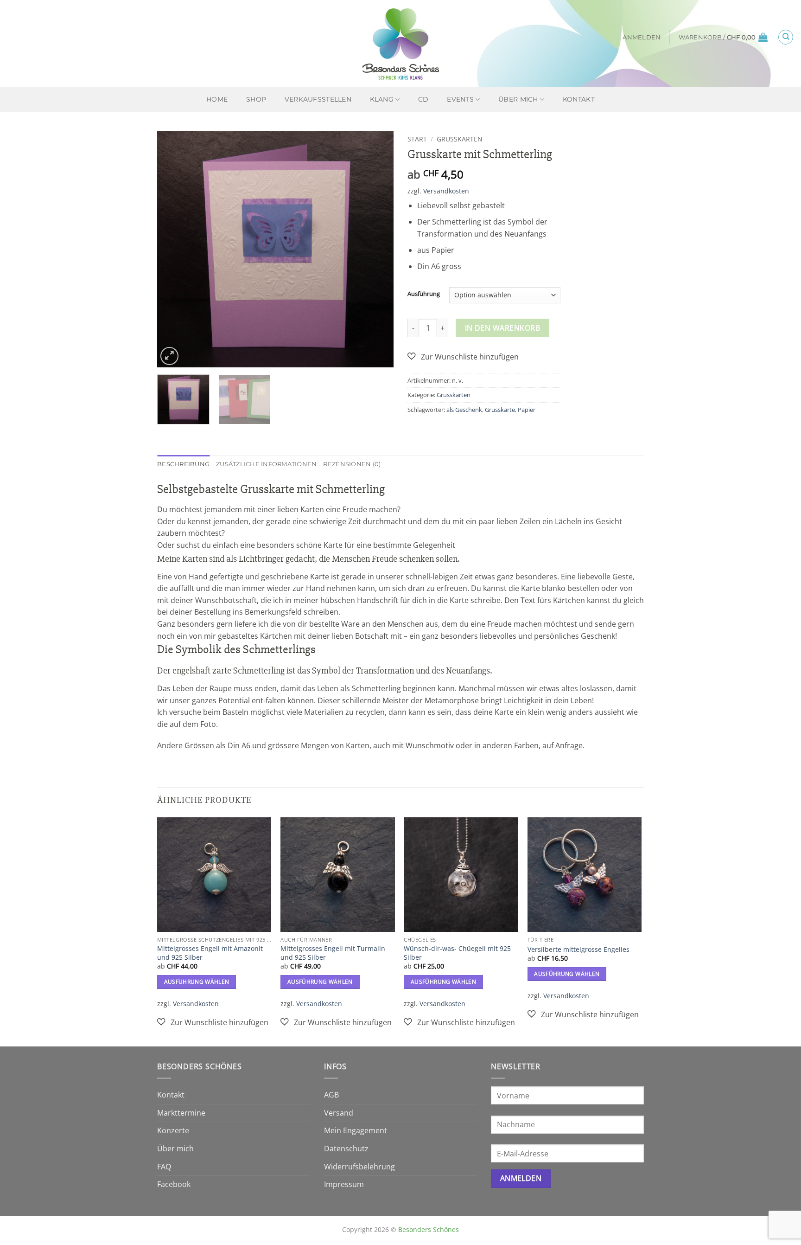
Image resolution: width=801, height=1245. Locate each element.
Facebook (174, 1184)
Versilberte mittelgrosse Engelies (578, 949)
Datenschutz (346, 1148)
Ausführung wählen (196, 981)
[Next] (377, 249)
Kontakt (579, 99)
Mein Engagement (355, 1130)
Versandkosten (446, 190)
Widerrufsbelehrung (359, 1167)
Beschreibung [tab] (183, 464)
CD (423, 99)
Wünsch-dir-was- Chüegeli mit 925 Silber (457, 953)
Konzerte (173, 1130)
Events (460, 99)
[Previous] (173, 249)
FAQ (164, 1167)
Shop (256, 99)
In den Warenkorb (502, 328)
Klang (382, 99)
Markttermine (181, 1113)
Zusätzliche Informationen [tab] (266, 464)
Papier (526, 409)
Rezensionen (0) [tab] (352, 464)
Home (217, 99)
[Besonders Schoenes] (400, 43)
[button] (642, 37)
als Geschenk (464, 409)
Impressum (344, 1184)
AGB (331, 1095)
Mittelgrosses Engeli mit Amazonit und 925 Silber (210, 953)
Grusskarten (460, 139)
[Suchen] (785, 37)
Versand (338, 1113)
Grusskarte (500, 409)
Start (417, 139)
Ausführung (423, 294)
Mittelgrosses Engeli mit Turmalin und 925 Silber (332, 953)
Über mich (518, 99)
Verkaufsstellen (318, 99)
